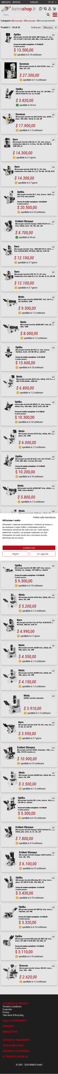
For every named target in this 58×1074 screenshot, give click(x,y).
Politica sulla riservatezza (44, 517)
